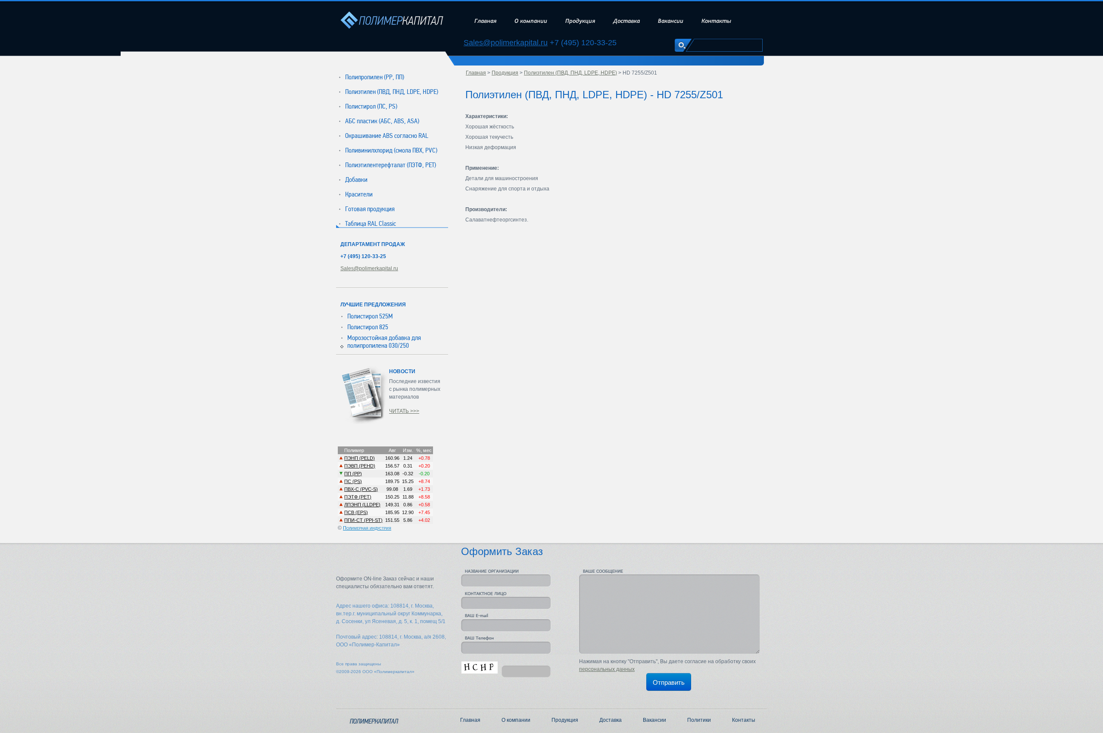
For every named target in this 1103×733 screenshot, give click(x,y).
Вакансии (670, 21)
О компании (530, 21)
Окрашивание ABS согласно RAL (386, 136)
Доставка (626, 21)
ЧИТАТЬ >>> (404, 411)
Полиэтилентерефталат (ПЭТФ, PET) (390, 165)
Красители (359, 194)
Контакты (716, 21)
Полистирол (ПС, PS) (371, 106)
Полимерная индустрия (367, 527)
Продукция (580, 21)
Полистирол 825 (367, 327)
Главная (485, 21)
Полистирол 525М (370, 316)
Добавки (356, 180)
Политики (699, 720)
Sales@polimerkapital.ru (506, 43)
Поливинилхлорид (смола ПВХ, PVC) (391, 150)
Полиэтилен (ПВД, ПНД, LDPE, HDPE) (391, 92)
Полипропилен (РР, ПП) (374, 77)
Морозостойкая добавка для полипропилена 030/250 (384, 341)
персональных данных (607, 669)
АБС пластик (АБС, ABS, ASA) (382, 121)
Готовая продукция (370, 209)
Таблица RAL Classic (370, 224)
